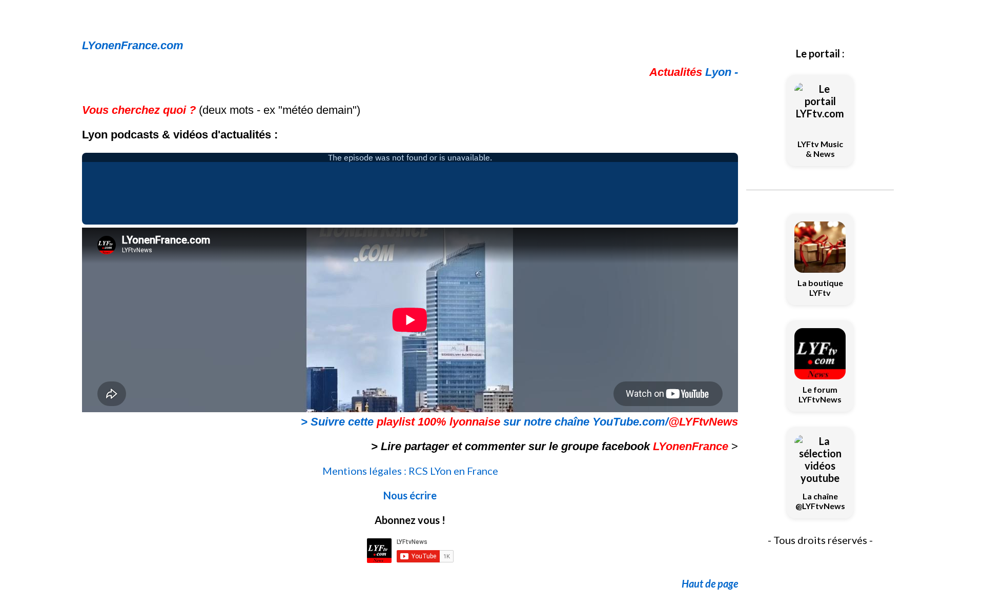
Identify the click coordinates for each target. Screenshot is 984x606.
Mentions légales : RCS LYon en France (410, 470)
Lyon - (693, 72)
